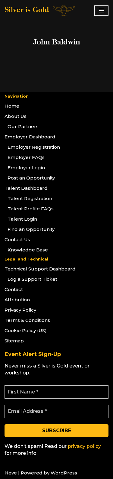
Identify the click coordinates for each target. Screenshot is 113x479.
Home (12, 106)
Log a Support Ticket (32, 279)
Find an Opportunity (31, 229)
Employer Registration (34, 147)
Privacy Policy (20, 310)
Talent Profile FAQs (31, 209)
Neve (11, 473)
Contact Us (17, 239)
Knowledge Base (28, 250)
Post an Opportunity (31, 178)
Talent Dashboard (26, 188)
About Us (16, 116)
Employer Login (26, 167)
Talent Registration (30, 198)
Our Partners (23, 126)
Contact (14, 289)
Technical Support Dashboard (40, 269)
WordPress (64, 473)
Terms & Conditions (27, 320)
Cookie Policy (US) (26, 330)
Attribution (17, 300)
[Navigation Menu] (101, 10)
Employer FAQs (26, 157)
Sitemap (14, 341)
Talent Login (22, 219)
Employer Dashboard (30, 137)
